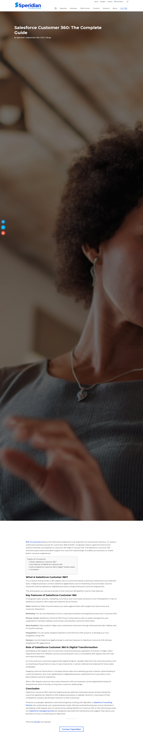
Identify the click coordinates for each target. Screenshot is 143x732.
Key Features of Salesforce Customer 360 (46, 564)
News (96, 1)
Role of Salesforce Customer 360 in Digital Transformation (52, 567)
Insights (102, 1)
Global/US (119, 1)
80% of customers (33, 542)
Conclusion (34, 569)
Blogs (48, 38)
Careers (110, 1)
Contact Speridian (71, 729)
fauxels (37, 722)
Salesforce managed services (41, 711)
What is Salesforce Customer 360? (43, 562)
